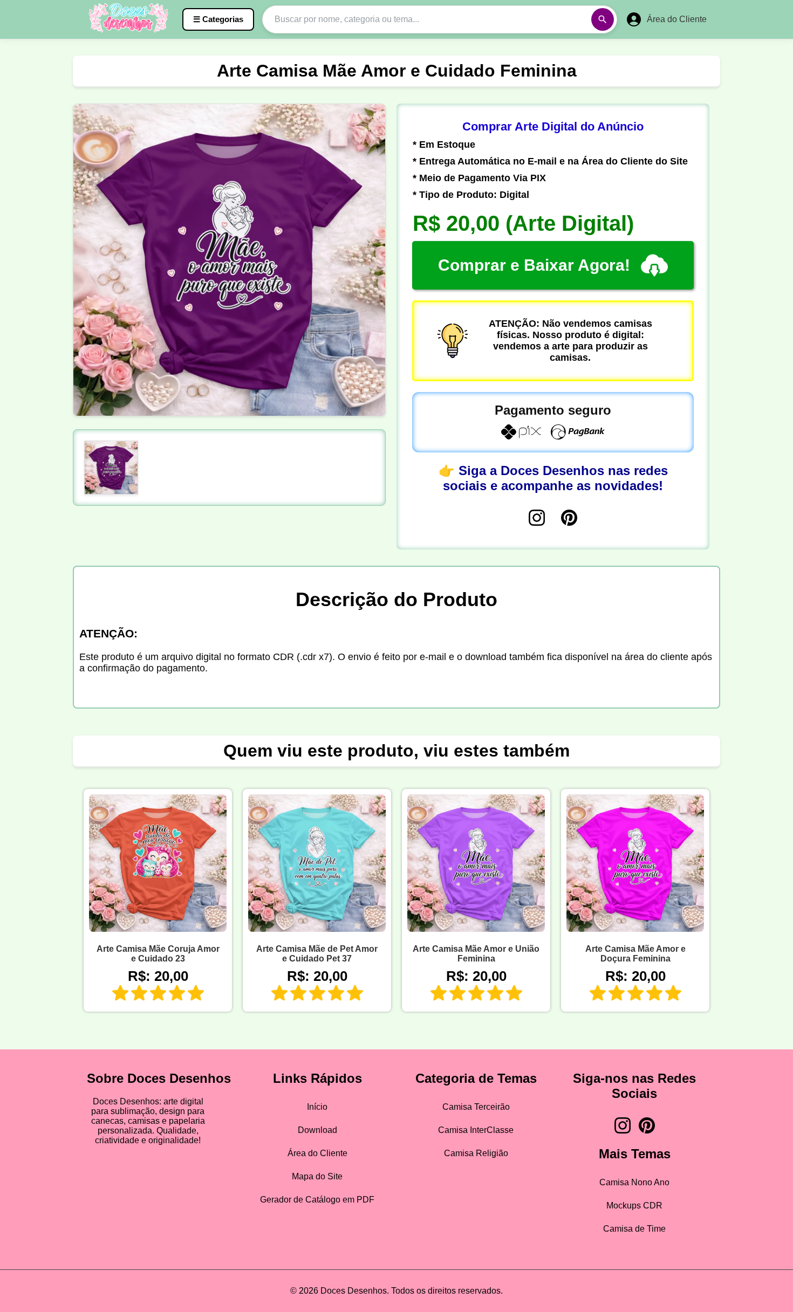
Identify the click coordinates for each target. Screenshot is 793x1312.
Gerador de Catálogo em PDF (317, 1199)
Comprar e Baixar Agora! (534, 265)
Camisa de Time (634, 1228)
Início (317, 1106)
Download (317, 1130)
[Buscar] (602, 19)
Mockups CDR (634, 1205)
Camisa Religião (476, 1153)
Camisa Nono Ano (634, 1182)
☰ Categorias (218, 19)
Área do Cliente (317, 1153)
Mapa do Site (317, 1176)
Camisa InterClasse (476, 1130)
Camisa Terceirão (476, 1106)
